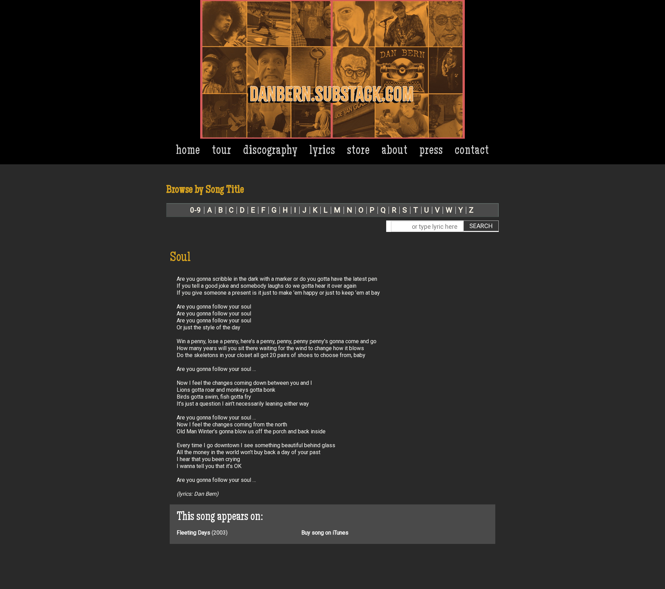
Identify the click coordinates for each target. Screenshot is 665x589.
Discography (270, 151)
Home (188, 151)
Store (358, 151)
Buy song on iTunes (324, 532)
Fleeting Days (193, 532)
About (395, 151)
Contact (472, 151)
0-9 (195, 210)
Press (431, 151)
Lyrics (322, 151)
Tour (221, 151)
